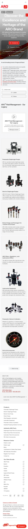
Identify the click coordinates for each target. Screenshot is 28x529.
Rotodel (6, 486)
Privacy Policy (6, 513)
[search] (25, 2)
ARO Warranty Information (10, 451)
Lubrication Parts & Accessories (11, 435)
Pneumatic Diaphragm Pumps (11, 409)
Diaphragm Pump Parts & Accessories (13, 430)
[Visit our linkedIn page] (10, 495)
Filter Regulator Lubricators (10, 418)
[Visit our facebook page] (14, 495)
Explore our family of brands (10, 502)
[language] (2, 2)
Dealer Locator (7, 442)
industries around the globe (9, 81)
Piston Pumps (7, 416)
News (5, 447)
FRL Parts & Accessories (10, 437)
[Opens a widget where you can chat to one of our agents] (21, 526)
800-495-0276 (16, 391)
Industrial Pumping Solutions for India (13, 424)
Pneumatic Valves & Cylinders (11, 422)
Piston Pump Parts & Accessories (12, 432)
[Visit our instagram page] (22, 495)
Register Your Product (9, 453)
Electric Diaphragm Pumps (10, 411)
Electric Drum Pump (8, 414)
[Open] (25, 7)
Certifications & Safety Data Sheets (12, 449)
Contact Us (6, 456)
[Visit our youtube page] (18, 495)
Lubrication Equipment (9, 420)
